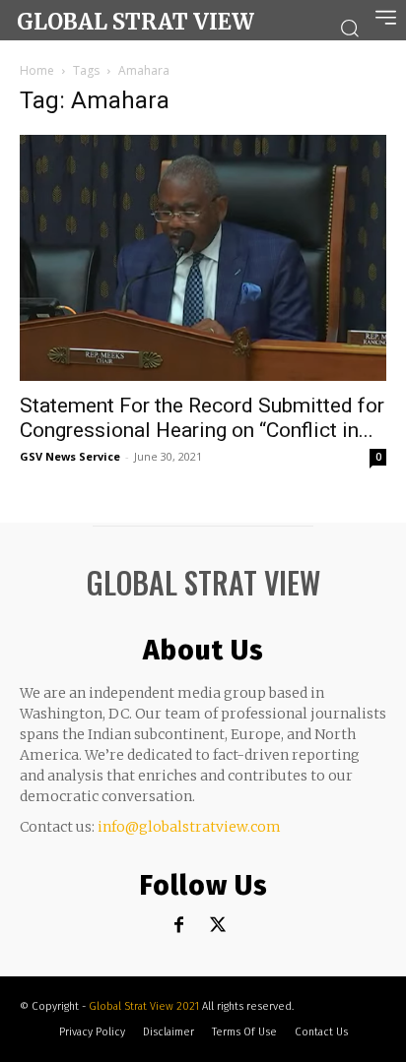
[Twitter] (218, 926)
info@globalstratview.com (189, 827)
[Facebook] (179, 926)
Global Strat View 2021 (145, 1006)
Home (37, 70)
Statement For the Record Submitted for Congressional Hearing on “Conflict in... (202, 418)
